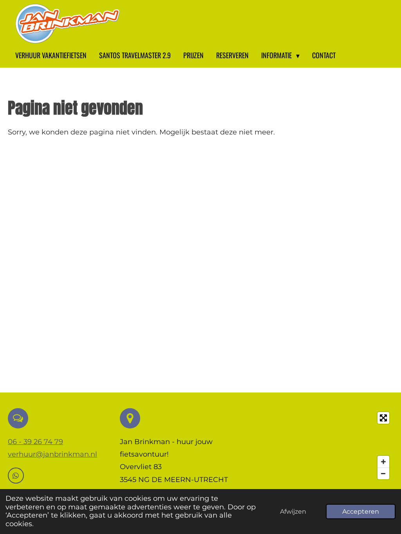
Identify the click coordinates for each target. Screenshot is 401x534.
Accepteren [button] (360, 511)
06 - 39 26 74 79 (35, 441)
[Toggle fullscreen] (383, 418)
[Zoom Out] (383, 473)
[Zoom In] (383, 462)
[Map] (332, 446)
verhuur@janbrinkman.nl (52, 454)
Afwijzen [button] (293, 511)
